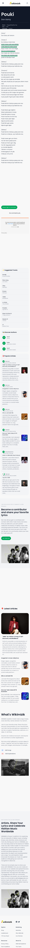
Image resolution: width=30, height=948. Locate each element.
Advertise (18, 930)
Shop (2, 930)
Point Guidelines (5, 946)
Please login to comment (9, 207)
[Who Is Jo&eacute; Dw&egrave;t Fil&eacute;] (24, 417)
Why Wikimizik (19, 933)
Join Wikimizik (6, 538)
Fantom (10, 28)
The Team (18, 946)
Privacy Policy (4, 944)
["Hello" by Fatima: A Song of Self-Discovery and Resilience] (24, 370)
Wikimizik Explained (21, 944)
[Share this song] (2, 474)
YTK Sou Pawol (5, 936)
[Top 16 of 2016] (24, 483)
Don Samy (6, 19)
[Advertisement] (15, 185)
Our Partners (19, 936)
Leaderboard (4, 933)
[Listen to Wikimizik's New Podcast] (24, 460)
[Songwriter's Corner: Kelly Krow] (24, 394)
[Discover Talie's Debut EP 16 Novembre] (24, 438)
